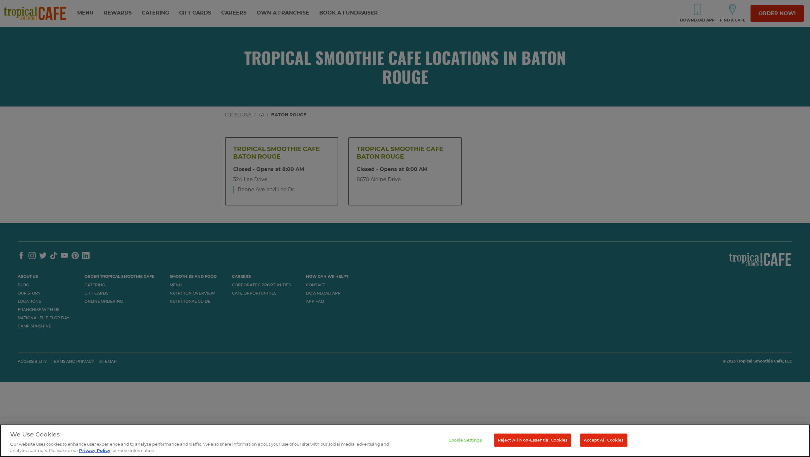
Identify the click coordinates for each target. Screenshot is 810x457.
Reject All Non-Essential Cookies (533, 439)
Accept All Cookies (604, 439)
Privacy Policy (94, 450)
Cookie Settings (465, 439)
